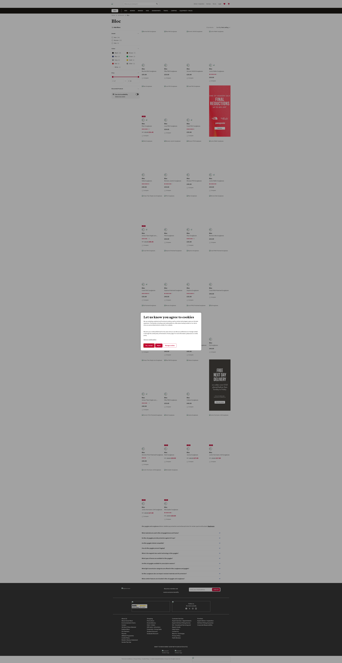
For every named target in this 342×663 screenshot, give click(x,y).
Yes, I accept (149, 346)
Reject (159, 346)
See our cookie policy (150, 340)
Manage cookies (170, 346)
